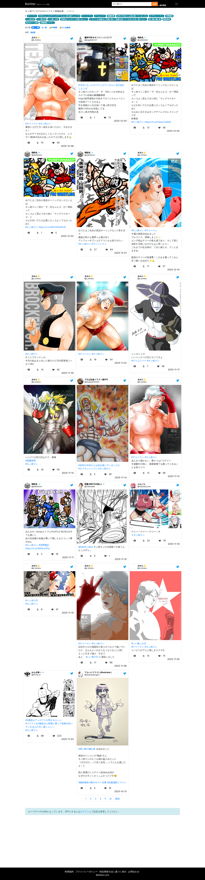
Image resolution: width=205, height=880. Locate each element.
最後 (117, 798)
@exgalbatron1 (91, 40)
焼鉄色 (140, 37)
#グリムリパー (138, 360)
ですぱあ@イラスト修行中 (96, 379)
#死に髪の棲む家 (86, 748)
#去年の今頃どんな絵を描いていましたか (99, 465)
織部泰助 (166, 19)
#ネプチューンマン (88, 468)
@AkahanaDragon (92, 675)
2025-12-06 (67, 146)
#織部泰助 (83, 782)
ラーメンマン (87, 16)
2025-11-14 (68, 472)
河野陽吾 (169, 16)
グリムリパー (100, 16)
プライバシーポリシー (86, 871)
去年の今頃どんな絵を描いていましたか (132, 16)
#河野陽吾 (44, 545)
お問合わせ (133, 871)
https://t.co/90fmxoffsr (37, 548)
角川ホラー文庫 (32, 23)
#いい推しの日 (138, 643)
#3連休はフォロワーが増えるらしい (43, 720)
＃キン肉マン (138, 535)
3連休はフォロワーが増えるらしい (74, 19)
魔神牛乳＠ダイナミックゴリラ (98, 37)
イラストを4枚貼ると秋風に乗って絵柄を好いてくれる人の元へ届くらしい (118, 19)
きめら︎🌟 (36, 37)
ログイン (84, 811)
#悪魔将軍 (30, 460)
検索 (155, 4)
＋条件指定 (162, 5)
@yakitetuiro (143, 40)
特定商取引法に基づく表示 (113, 871)
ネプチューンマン (156, 16)
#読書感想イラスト (116, 782)
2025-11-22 (120, 362)
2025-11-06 (120, 665)
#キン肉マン (45, 123)
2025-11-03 (67, 739)
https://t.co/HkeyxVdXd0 (158, 122)
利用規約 (69, 871)
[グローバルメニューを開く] (176, 4)
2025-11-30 (67, 372)
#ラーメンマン (99, 243)
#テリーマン (31, 123)
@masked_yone (144, 486)
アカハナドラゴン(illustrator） (99, 672)
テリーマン (32, 16)
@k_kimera (36, 40)
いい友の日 (30, 19)
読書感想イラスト (47, 23)
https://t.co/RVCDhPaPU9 (52, 227)
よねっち (141, 484)
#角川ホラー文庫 (97, 782)
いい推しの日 (53, 19)
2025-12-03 (120, 120)
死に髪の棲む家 (155, 19)
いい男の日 (41, 19)
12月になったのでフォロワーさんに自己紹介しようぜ (59, 16)
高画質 (32, 32)
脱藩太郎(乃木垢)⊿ (93, 484)
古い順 (44, 27)
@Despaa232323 (92, 382)
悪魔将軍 (111, 16)
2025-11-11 (68, 557)
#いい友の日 (31, 600)
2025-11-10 (121, 559)
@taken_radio (85, 546)
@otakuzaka (90, 486)
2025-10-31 (120, 791)
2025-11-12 (174, 476)
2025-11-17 (174, 369)
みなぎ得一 (36, 672)
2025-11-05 (173, 659)
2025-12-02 (173, 130)
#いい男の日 (92, 656)
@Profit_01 (36, 675)
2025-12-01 (120, 252)
